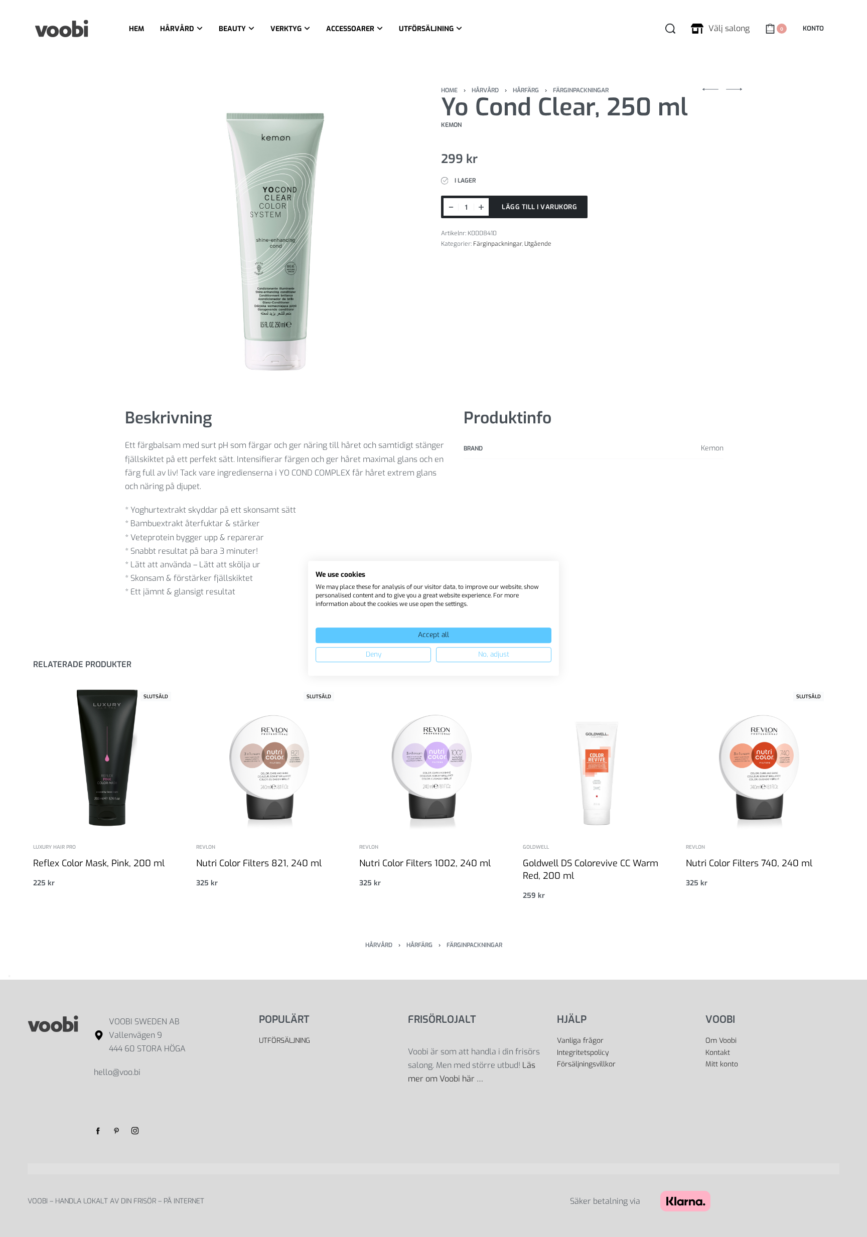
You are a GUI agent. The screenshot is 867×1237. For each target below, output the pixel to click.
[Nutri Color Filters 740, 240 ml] (760, 756)
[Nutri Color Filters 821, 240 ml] (270, 756)
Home (449, 90)
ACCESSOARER (350, 29)
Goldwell (536, 847)
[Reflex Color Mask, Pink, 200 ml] (107, 756)
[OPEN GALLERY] (275, 232)
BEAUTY (232, 29)
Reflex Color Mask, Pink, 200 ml (99, 863)
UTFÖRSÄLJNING (426, 29)
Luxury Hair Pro (54, 847)
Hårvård (485, 90)
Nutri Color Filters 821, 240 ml (259, 863)
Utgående (537, 244)
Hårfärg (526, 90)
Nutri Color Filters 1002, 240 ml (425, 863)
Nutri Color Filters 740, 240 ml (749, 863)
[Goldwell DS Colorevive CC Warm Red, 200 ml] (597, 756)
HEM (136, 29)
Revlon (205, 847)
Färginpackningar (581, 90)
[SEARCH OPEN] (670, 28)
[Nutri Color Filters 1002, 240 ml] (433, 756)
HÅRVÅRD (177, 29)
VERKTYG (286, 29)
